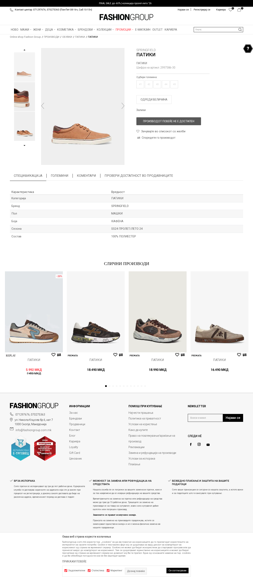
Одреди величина (154, 99)
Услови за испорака (141, 458)
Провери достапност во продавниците (139, 176)
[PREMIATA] (73, 355)
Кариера (74, 441)
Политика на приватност (144, 418)
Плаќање (134, 464)
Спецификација (28, 176)
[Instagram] (199, 444)
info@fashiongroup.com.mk (33, 430)
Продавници (77, 424)
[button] (218, 29)
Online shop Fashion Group (25, 36)
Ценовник (75, 458)
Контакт (74, 430)
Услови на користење (142, 424)
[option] (126, 3)
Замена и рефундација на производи (152, 452)
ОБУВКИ (67, 36)
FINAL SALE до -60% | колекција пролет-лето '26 (125, 3)
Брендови (75, 418)
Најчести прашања (140, 412)
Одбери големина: (146, 77)
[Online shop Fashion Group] (126, 17)
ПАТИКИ (80, 36)
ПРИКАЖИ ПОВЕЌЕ (74, 561)
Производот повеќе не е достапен (168, 121)
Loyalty (73, 447)
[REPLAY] (11, 355)
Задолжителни (76, 570)
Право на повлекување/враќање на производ (151, 438)
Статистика (98, 570)
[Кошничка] (240, 10)
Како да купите (138, 430)
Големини (59, 176)
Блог (72, 435)
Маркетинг (116, 570)
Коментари (86, 176)
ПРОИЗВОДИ (51, 36)
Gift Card (74, 452)
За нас (73, 412)
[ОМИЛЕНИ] (230, 10)
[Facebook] (191, 444)
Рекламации (136, 447)
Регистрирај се (202, 9)
